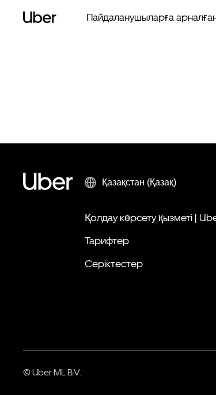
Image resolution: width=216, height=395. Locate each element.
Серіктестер (114, 263)
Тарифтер (107, 240)
